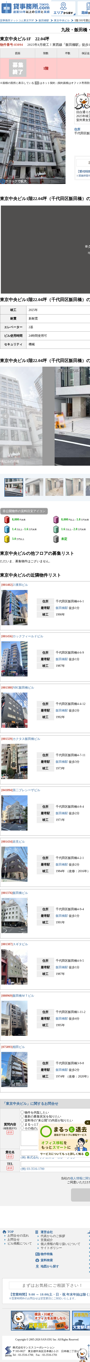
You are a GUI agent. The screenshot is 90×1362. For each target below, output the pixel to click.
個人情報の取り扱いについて (60, 1244)
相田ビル (19, 1047)
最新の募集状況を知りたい (42, 1116)
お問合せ (13, 1239)
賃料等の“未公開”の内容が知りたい (48, 1120)
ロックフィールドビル (28, 636)
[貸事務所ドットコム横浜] (40, 1329)
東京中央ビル (62, 20)
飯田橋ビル (20, 893)
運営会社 (47, 1232)
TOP (10, 1231)
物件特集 (47, 1254)
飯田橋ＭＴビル (23, 995)
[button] (5, 416)
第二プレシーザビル (26, 790)
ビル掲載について (19, 1243)
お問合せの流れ (18, 1235)
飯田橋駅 (44, 20)
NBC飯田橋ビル (23, 687)
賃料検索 (47, 1260)
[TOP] (25, 8)
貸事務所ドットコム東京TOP (17, 20)
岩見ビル (19, 841)
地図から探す (50, 1266)
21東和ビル (20, 584)
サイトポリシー (51, 1248)
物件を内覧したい (36, 1112)
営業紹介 (47, 1240)
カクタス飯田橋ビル (26, 739)
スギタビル (20, 944)
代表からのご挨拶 (53, 1236)
